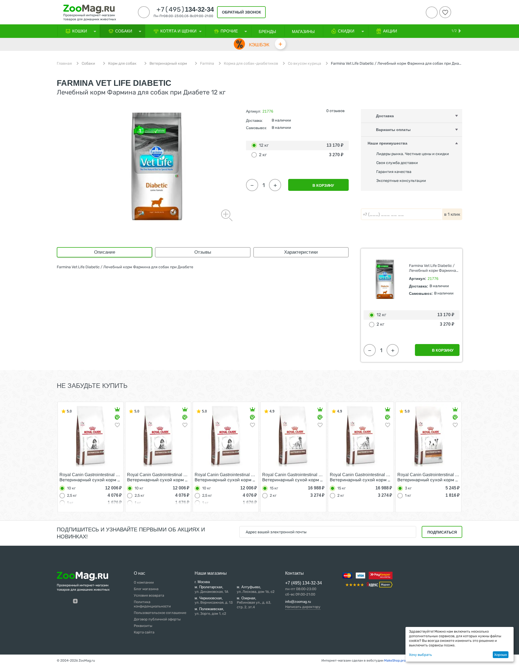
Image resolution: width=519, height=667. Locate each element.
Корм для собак (122, 64)
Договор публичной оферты (157, 619)
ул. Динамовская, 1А (211, 589)
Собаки (88, 64)
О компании (144, 582)
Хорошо (500, 655)
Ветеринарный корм (168, 64)
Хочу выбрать (420, 655)
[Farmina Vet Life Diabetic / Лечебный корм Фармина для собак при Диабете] (157, 166)
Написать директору (302, 607)
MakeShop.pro (395, 660)
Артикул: (253, 111)
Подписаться (442, 532)
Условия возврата (149, 595)
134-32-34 (185, 9)
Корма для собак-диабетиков (251, 64)
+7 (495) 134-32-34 (303, 583)
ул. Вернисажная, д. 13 (214, 600)
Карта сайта (144, 632)
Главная (64, 64)
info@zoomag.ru (298, 602)
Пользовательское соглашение (160, 613)
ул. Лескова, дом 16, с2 (256, 589)
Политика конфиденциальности (152, 604)
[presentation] (47, 456)
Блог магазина (146, 589)
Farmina (207, 64)
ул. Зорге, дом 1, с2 (210, 611)
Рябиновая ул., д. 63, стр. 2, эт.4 (254, 602)
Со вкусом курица (304, 64)
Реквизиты (143, 626)
